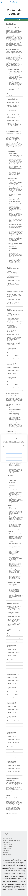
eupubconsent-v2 (16, 633)
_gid (17, 99)
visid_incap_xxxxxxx (12, 272)
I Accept (14, 451)
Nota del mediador (7, 848)
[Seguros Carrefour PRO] (14, 2)
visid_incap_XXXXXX (12, 273)
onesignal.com (10, 378)
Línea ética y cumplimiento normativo (11, 840)
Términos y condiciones (8, 838)
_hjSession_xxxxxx (11, 326)
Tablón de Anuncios (7, 836)
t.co (18, 674)
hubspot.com (10, 646)
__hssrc (9, 295)
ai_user (14, 294)
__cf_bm (9, 320)
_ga (13, 98)
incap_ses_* (10, 275)
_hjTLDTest (9, 613)
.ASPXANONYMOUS (12, 317)
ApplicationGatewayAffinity (13, 318)
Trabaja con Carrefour (8, 844)
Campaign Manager (11, 661)
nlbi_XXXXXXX (10, 277)
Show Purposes (14, 458)
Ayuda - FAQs (6, 850)
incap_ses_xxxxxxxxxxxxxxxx (14, 276)
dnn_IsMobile (10, 331)
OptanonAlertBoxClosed (13, 319)
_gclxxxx (9, 330)
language (14, 330)
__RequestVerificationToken (13, 314)
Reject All (14, 455)
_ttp (8, 609)
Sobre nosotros (6, 842)
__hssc (19, 295)
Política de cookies (7, 854)
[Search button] (2, 2)
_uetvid (19, 609)
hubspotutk (9, 296)
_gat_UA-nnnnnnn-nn (13, 607)
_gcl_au (14, 606)
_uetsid (9, 608)
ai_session (14, 295)
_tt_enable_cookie (15, 608)
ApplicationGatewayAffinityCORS (14, 321)
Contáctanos (6, 852)
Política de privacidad (7, 846)
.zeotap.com (10, 111)
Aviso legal (5, 834)
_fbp (11, 609)
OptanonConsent (11, 315)
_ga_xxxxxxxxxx (11, 99)
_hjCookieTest (11, 322)
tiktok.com (9, 748)
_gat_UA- (19, 606)
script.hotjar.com (11, 364)
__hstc (18, 294)
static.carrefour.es (11, 349)
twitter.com (9, 688)
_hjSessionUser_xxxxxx (12, 328)
